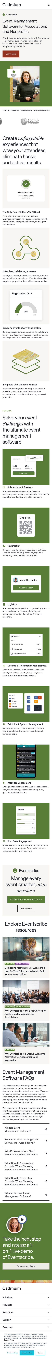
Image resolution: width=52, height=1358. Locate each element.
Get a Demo (26, 908)
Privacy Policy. (9, 1340)
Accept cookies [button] (27, 1353)
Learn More (11, 54)
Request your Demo (26, 1266)
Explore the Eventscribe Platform (26, 899)
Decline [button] (40, 1353)
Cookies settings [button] (12, 1353)
